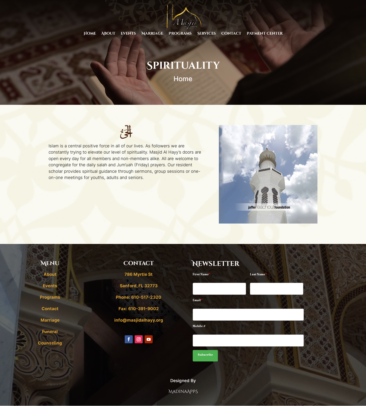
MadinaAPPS (183, 391)
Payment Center (265, 34)
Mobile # (199, 327)
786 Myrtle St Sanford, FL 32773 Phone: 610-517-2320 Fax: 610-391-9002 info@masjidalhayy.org (138, 297)
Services (206, 34)
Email (197, 301)
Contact (231, 34)
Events (128, 34)
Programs (180, 34)
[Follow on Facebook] (129, 339)
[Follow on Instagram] (139, 339)
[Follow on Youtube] (149, 339)
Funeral (50, 331)
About (108, 34)
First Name (201, 275)
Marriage (152, 34)
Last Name (258, 275)
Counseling (50, 343)
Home (90, 34)
